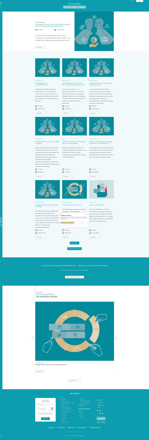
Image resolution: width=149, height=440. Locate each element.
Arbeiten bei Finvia (101, 405)
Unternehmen (101, 402)
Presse (99, 407)
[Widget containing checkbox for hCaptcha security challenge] (45, 409)
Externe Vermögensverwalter (66, 409)
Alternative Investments (66, 411)
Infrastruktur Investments (65, 422)
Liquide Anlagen (64, 406)
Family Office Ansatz (65, 401)
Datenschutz (61, 427)
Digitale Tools (82, 405)
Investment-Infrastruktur (65, 404)
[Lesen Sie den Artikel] (47, 67)
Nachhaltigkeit (82, 427)
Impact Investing (64, 416)
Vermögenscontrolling (84, 403)
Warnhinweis (71, 427)
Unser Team (100, 404)
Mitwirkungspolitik (95, 427)
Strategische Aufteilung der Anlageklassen (68, 402)
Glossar (81, 417)
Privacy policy (86, 214)
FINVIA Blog (81, 414)
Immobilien (81, 398)
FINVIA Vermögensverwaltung (66, 408)
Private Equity (64, 413)
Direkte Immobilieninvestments (85, 400)
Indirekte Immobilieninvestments (85, 402)
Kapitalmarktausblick (84, 408)
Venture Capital (64, 415)
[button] (62, 214)
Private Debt (63, 418)
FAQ (80, 415)
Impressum (51, 427)
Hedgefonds (63, 420)
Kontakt (99, 410)
